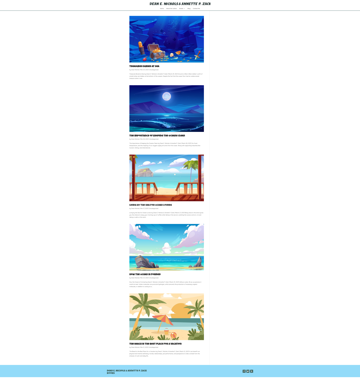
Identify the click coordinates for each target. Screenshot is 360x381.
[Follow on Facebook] (244, 371)
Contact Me (196, 8)
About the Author (171, 8)
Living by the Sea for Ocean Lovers (150, 205)
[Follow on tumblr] (251, 371)
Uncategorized (153, 70)
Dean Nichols (135, 70)
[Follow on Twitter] (247, 371)
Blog (189, 8)
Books (181, 8)
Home (162, 8)
